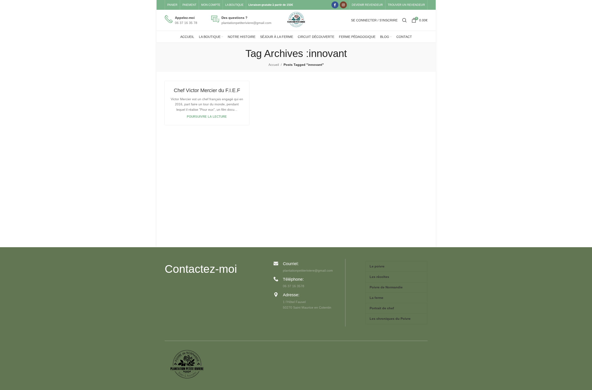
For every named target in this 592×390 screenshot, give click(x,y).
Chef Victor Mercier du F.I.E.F (207, 90)
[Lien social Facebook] (334, 4)
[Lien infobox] (181, 20)
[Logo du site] (296, 20)
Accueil (273, 65)
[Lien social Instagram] (343, 4)
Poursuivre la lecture (207, 116)
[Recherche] (404, 20)
